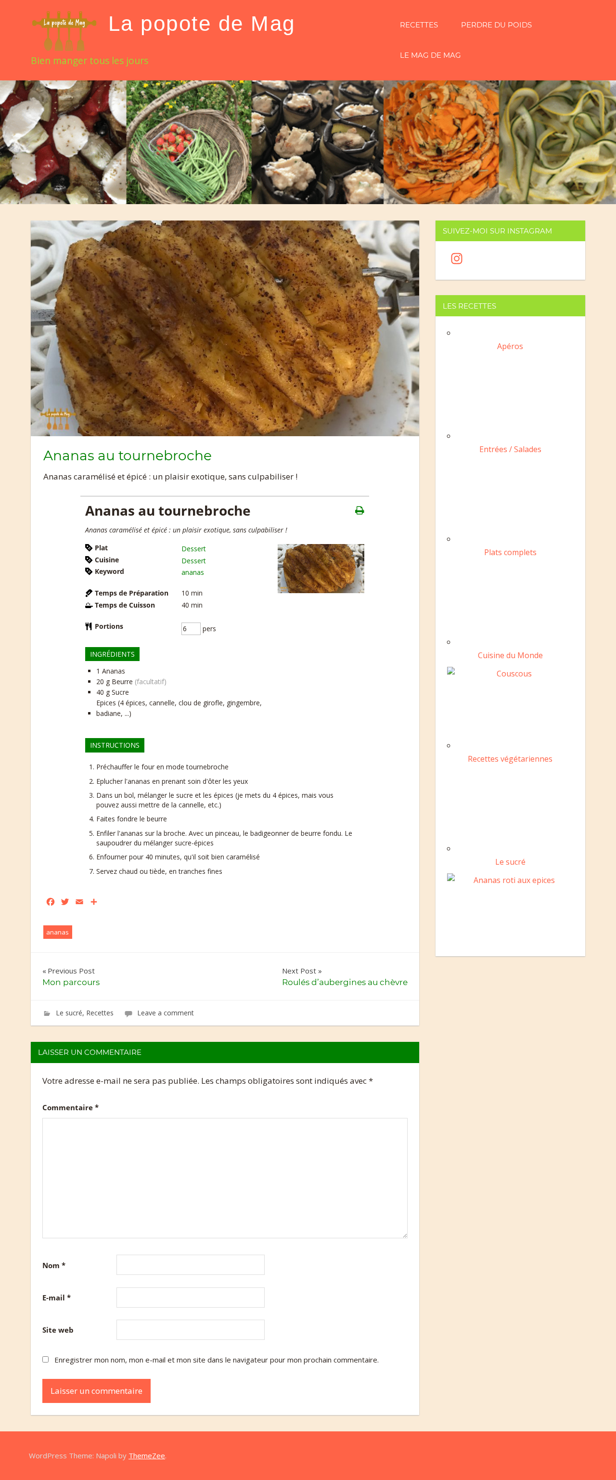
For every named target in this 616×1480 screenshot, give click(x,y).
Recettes (419, 24)
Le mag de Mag (430, 55)
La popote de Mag (201, 23)
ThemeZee (146, 1455)
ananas (192, 572)
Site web (58, 1330)
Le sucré (69, 1012)
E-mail (56, 1297)
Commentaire (70, 1107)
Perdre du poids (496, 24)
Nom (53, 1265)
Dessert (193, 548)
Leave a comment (165, 1012)
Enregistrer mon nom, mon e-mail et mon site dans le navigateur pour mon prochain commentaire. (216, 1359)
